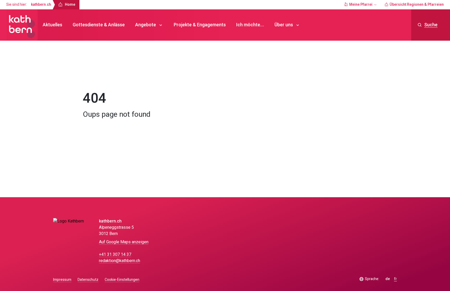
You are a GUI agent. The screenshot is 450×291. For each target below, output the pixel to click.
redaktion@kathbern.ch (119, 261)
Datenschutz (88, 279)
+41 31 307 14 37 (115, 254)
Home (93, 76)
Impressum (62, 279)
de (387, 279)
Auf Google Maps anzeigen (123, 242)
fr (395, 279)
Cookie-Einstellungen (122, 279)
